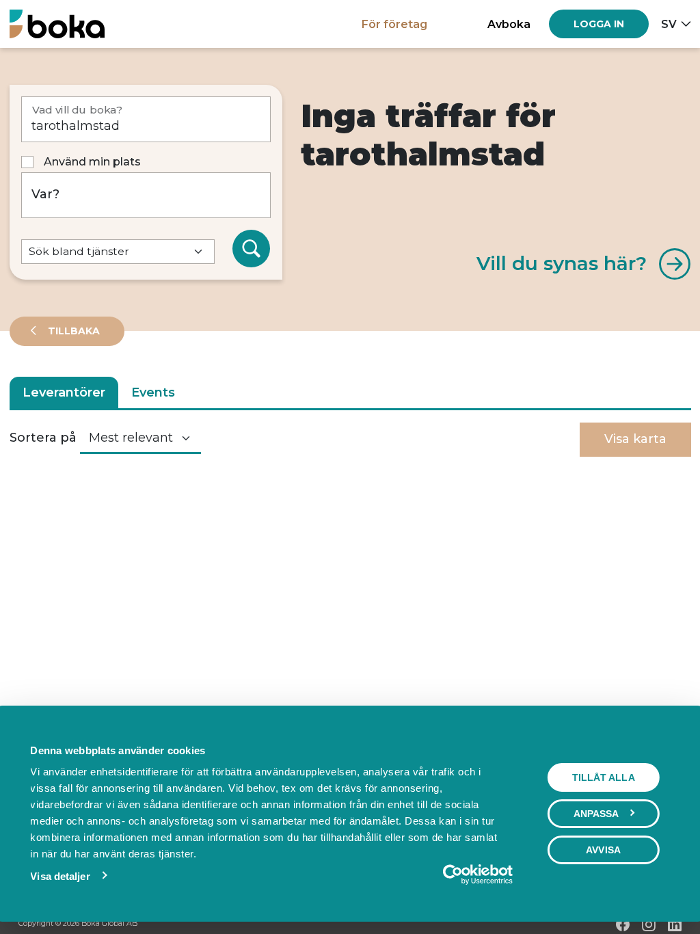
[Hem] (57, 23)
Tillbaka (72, 331)
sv (669, 24)
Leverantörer (64, 392)
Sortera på (43, 437)
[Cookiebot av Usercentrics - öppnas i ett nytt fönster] (453, 874)
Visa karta (635, 438)
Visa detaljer (60, 876)
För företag (394, 24)
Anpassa (596, 813)
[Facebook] (623, 924)
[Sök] (251, 249)
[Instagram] (649, 924)
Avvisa (603, 849)
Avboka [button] (508, 24)
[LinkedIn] (675, 924)
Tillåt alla (603, 777)
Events (153, 392)
